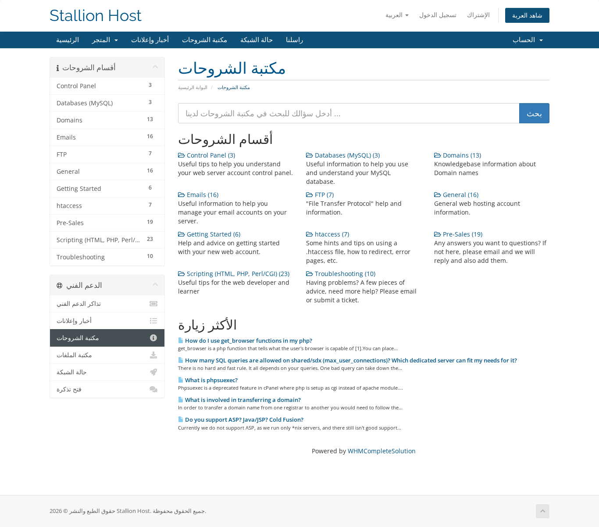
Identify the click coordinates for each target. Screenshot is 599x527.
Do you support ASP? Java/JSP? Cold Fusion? (243, 419)
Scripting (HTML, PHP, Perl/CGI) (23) (237, 273)
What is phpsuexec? (211, 380)
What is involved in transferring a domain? (242, 400)
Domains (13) (461, 155)
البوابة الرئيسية (192, 87)
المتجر (103, 40)
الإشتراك (478, 15)
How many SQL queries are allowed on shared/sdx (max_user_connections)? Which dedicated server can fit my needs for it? (350, 360)
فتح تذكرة (69, 389)
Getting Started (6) (212, 234)
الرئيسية (67, 40)
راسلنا (294, 40)
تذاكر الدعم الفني (79, 304)
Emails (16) (201, 194)
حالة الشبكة (256, 40)
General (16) (459, 194)
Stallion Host (96, 15)
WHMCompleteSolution (382, 451)
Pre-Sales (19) (461, 234)
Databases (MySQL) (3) (346, 155)
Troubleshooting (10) (344, 273)
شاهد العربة (527, 15)
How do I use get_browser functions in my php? (248, 340)
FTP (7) (323, 194)
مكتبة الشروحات (204, 40)
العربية (394, 15)
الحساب (525, 40)
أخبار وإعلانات (150, 40)
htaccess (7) (331, 234)
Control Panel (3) (210, 155)
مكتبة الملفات (74, 355)
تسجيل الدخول (437, 15)
